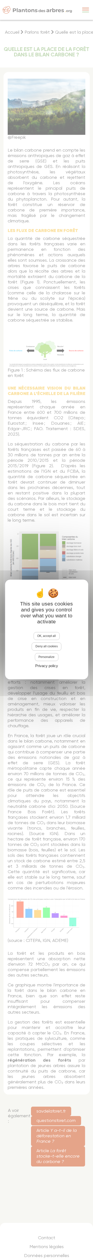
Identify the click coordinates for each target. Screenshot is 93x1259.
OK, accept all (46, 636)
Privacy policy (46, 666)
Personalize (46, 657)
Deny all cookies (46, 646)
